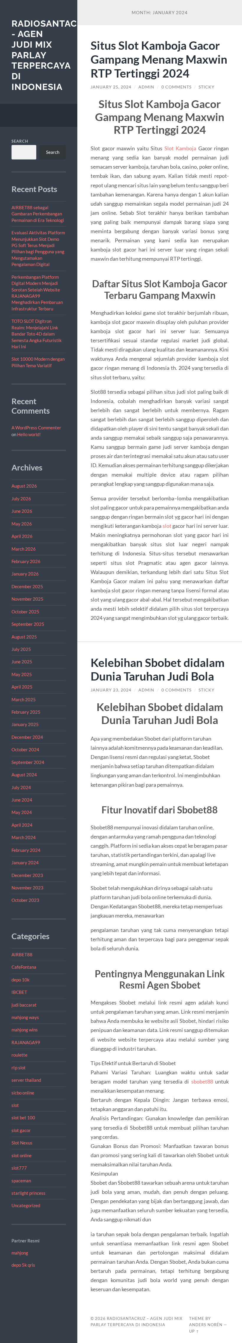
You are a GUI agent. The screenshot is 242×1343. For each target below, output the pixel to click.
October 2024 (25, 749)
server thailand (26, 1080)
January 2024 (25, 862)
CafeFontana (24, 967)
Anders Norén (206, 1324)
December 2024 (27, 737)
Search (20, 141)
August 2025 (24, 636)
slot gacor (21, 1130)
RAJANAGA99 (26, 1042)
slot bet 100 (23, 1117)
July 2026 (21, 498)
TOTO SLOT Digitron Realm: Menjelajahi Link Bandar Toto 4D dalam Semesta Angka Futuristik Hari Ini (37, 333)
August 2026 (24, 485)
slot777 (19, 1168)
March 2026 (24, 549)
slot (15, 1105)
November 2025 (27, 599)
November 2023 (27, 887)
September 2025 (28, 624)
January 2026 (25, 573)
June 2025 (22, 661)
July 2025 (21, 649)
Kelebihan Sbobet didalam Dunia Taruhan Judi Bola (158, 669)
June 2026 (22, 511)
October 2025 (25, 611)
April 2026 (22, 536)
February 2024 (26, 850)
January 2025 (25, 724)
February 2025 (26, 712)
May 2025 (22, 674)
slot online (22, 1155)
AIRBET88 (22, 954)
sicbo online (23, 1092)
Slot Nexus (22, 1142)
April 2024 (22, 825)
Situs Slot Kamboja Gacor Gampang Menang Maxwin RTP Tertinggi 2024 (159, 59)
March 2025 (24, 699)
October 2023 (25, 900)
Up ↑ (194, 1331)
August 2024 (24, 774)
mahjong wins (25, 1029)
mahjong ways (25, 1017)
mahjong (20, 1252)
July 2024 (21, 787)
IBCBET (19, 992)
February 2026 (26, 561)
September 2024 (28, 762)
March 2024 (24, 837)
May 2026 (22, 523)
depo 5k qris (23, 1265)
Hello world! (29, 434)
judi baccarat (24, 1004)
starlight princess (28, 1193)
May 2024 (22, 812)
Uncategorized (26, 1205)
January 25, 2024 (111, 87)
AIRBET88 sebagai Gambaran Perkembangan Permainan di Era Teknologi (38, 214)
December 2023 (27, 875)
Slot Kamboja (180, 148)
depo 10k (21, 979)
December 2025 (27, 586)
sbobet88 (202, 1081)
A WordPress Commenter (36, 427)
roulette (19, 1054)
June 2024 (22, 799)
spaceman (21, 1180)
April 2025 (22, 686)
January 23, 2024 (111, 690)
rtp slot (19, 1067)
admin (146, 87)
